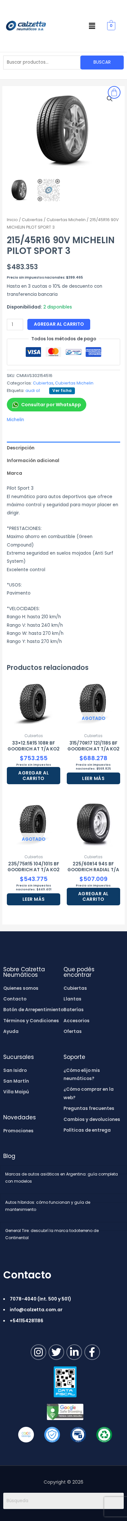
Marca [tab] (14, 473)
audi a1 (32, 390)
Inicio (12, 219)
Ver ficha (62, 390)
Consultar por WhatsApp (51, 404)
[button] (92, 26)
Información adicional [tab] (33, 461)
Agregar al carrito (59, 324)
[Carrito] (114, 92)
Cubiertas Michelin (66, 219)
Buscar (102, 62)
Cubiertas (32, 219)
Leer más (93, 778)
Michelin (15, 420)
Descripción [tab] (21, 448)
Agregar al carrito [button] (33, 776)
